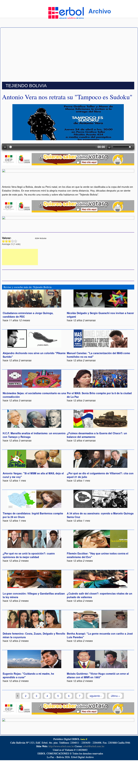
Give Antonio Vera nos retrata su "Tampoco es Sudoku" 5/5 (15, 241)
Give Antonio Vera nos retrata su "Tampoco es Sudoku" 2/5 (6, 241)
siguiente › (96, 696)
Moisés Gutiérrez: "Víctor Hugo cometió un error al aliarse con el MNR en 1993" (98, 675)
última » (115, 696)
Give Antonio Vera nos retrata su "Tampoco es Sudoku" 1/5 (3, 241)
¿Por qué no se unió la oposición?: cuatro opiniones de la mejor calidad (29, 555)
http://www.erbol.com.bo (61, 746)
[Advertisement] (69, 54)
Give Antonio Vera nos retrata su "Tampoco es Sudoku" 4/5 (12, 241)
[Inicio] (66, 12)
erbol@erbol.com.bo (93, 746)
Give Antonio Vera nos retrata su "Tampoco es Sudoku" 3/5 (9, 241)
